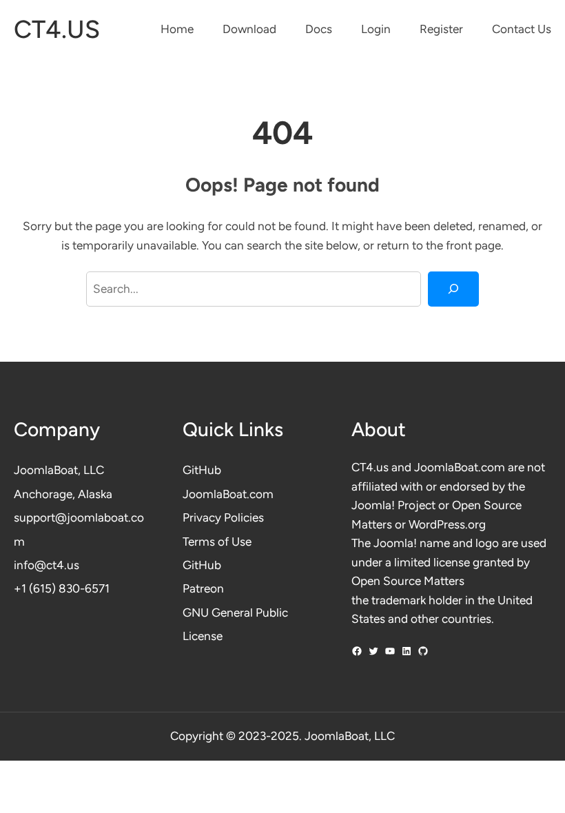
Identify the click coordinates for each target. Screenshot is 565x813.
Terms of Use (217, 541)
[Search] (453, 289)
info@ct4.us (46, 565)
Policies (244, 517)
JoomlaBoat (46, 470)
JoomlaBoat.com (228, 494)
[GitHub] (423, 651)
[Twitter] (373, 651)
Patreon (203, 588)
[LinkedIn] (406, 651)
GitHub (202, 470)
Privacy (203, 517)
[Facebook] (356, 651)
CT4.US (57, 29)
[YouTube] (389, 651)
